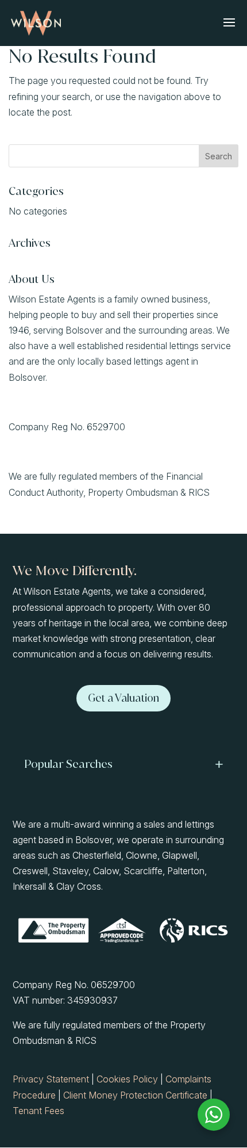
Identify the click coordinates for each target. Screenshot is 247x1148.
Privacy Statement (51, 1079)
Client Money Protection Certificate (135, 1095)
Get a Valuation (123, 698)
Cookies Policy (127, 1079)
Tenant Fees (38, 1110)
